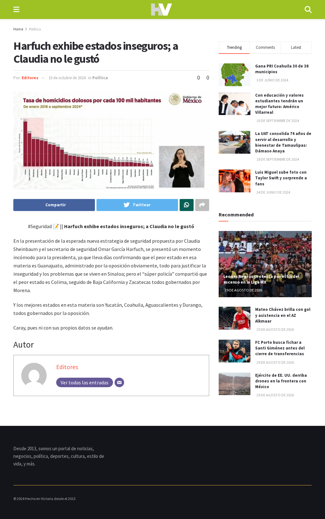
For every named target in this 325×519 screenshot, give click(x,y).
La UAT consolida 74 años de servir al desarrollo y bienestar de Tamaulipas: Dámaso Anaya (283, 142)
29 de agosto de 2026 (243, 290)
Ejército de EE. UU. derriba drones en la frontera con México (281, 381)
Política (35, 29)
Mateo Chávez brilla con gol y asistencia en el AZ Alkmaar (282, 315)
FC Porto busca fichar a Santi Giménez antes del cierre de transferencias (280, 348)
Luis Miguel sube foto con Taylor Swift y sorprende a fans (281, 178)
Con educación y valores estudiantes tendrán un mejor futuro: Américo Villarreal (279, 104)
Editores (30, 77)
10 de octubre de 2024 (67, 77)
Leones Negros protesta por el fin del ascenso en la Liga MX (261, 279)
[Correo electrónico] (119, 382)
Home (18, 29)
